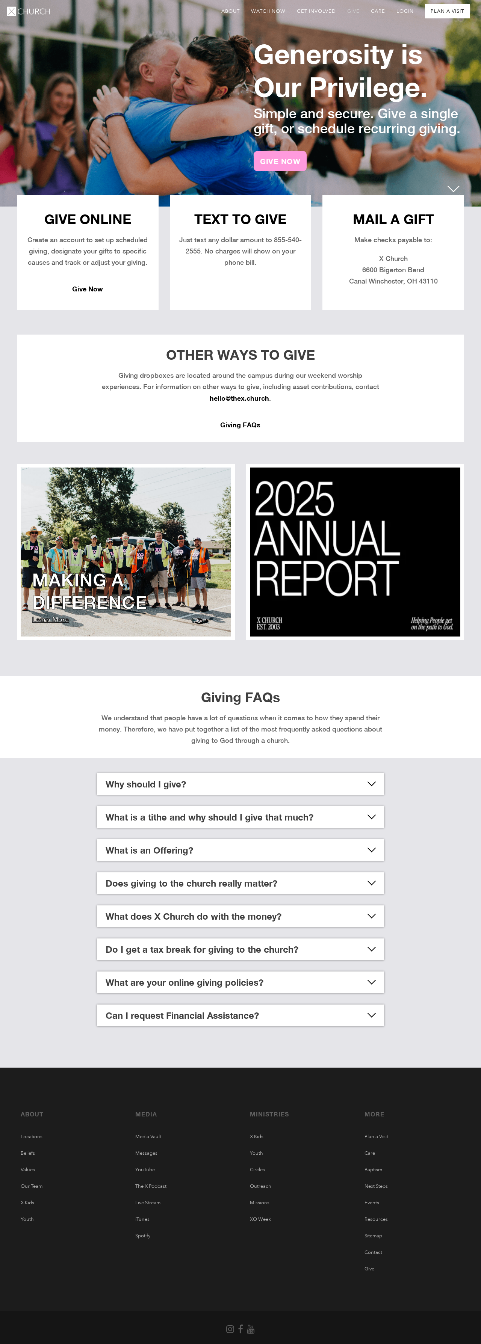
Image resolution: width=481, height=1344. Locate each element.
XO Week (260, 1219)
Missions (259, 1202)
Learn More (50, 619)
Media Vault (148, 1136)
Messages (146, 1153)
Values (28, 1169)
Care (370, 1153)
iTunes (142, 1219)
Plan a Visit (376, 1136)
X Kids (27, 1202)
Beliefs (28, 1153)
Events (372, 1202)
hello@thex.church (239, 398)
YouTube (145, 1169)
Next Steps (376, 1186)
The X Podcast (150, 1186)
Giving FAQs (240, 425)
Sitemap (373, 1235)
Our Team (31, 1186)
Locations (31, 1136)
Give (369, 1269)
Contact (373, 1252)
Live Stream (147, 1202)
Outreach (260, 1186)
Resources (376, 1219)
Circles (257, 1169)
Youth (27, 1219)
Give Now (87, 289)
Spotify (142, 1235)
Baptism (373, 1169)
